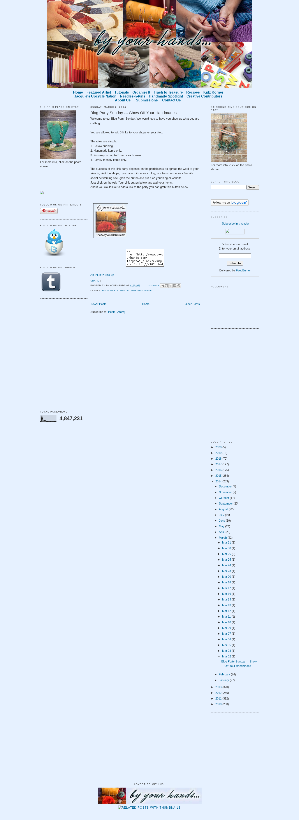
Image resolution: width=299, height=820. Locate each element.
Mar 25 (227, 559)
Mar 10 (227, 622)
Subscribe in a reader (235, 223)
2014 (218, 481)
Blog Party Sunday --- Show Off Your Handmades (133, 113)
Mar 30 (227, 548)
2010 (218, 704)
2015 (218, 475)
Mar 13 (227, 605)
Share (94, 281)
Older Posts (192, 304)
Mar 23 (227, 571)
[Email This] (162, 285)
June (222, 520)
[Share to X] (170, 285)
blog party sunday (116, 290)
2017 (218, 464)
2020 (218, 447)
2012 (218, 692)
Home (146, 304)
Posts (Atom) (116, 311)
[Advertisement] (62, 325)
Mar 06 (227, 639)
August (224, 509)
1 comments (150, 285)
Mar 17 (227, 588)
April (222, 532)
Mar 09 (227, 628)
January (224, 680)
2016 (218, 470)
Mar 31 (227, 542)
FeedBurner (243, 270)
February (225, 674)
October (224, 497)
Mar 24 (227, 565)
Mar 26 (227, 554)
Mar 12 (227, 611)
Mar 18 (227, 582)
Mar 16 (227, 593)
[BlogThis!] (166, 285)
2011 (218, 698)
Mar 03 (227, 650)
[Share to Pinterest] (179, 285)
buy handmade (141, 290)
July (222, 515)
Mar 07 (227, 633)
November (226, 492)
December (226, 486)
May (222, 526)
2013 (218, 687)
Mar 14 (227, 599)
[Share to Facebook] (174, 285)
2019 (218, 453)
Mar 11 (227, 616)
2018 (218, 458)
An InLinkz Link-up (102, 274)
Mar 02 (227, 656)
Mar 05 (227, 645)
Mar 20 (227, 576)
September (226, 503)
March (223, 537)
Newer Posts (98, 304)
